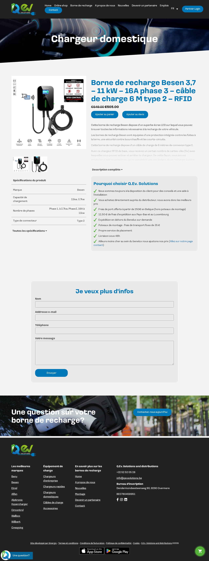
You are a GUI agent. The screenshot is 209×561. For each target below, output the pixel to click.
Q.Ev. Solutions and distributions (156, 543)
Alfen (14, 494)
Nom (38, 299)
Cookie (136, 543)
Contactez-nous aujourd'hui (152, 412)
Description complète (106, 170)
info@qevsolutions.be (129, 478)
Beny (14, 476)
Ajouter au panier (104, 114)
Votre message (45, 338)
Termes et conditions (68, 543)
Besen (15, 482)
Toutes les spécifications (28, 231)
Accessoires (50, 508)
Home (78, 476)
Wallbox (15, 516)
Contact (80, 506)
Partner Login (192, 9)
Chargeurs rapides (54, 486)
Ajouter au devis (135, 114)
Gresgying (17, 527)
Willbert (15, 522)
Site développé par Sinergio (43, 543)
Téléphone (42, 325)
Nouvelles (80, 488)
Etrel (14, 488)
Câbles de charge (53, 502)
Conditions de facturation (92, 543)
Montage (80, 494)
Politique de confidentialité (119, 543)
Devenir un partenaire (87, 500)
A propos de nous (85, 482)
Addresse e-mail (45, 312)
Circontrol (17, 510)
